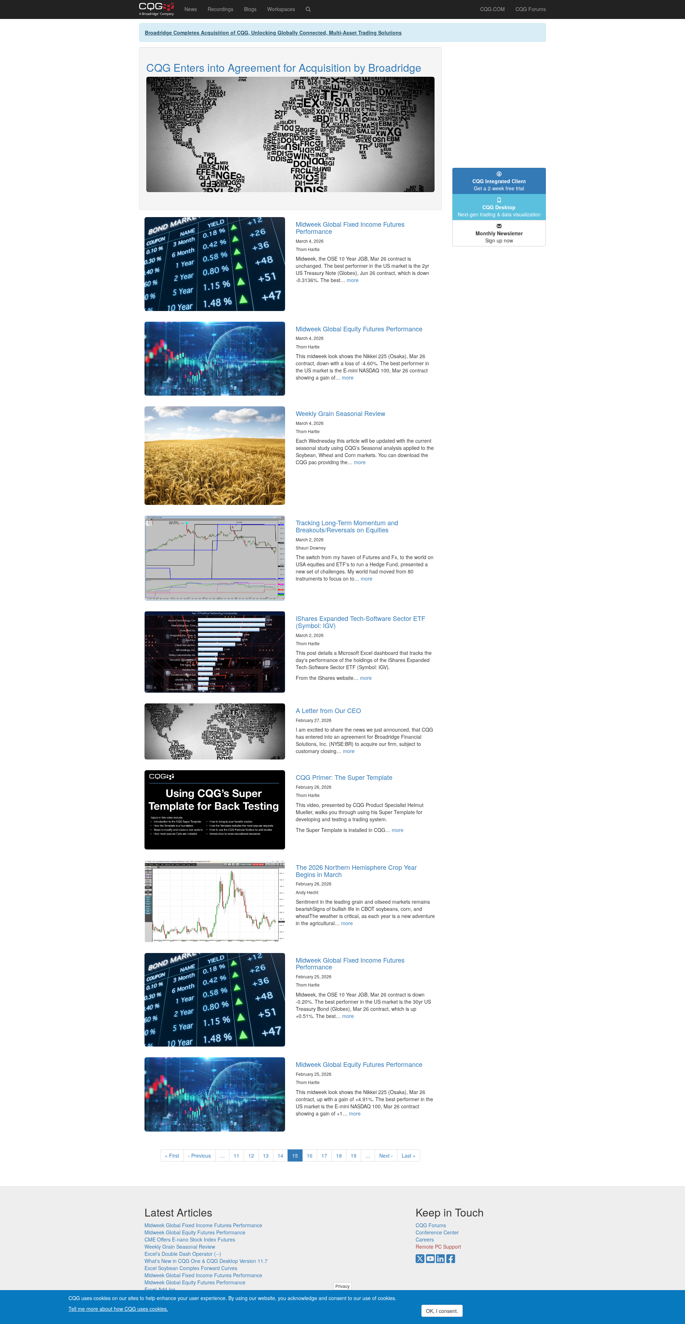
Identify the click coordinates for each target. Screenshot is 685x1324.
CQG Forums (531, 8)
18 (341, 1155)
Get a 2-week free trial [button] (499, 184)
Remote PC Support (438, 1246)
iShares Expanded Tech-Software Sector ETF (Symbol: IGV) (360, 621)
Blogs (250, 8)
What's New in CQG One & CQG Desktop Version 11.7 (206, 1260)
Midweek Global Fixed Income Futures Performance (350, 227)
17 (326, 1155)
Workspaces (281, 8)
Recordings (220, 8)
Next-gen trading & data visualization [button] (499, 211)
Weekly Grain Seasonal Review (340, 413)
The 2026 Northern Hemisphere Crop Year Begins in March (356, 870)
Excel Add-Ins (160, 1289)
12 (253, 1155)
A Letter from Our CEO (328, 710)
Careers (425, 1239)
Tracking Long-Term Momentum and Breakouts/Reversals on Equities (347, 526)
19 (356, 1155)
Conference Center (437, 1232)
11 (239, 1155)
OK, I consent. (442, 1310)
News (190, 8)
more (353, 280)
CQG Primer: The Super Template (344, 777)
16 (312, 1155)
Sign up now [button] (499, 237)
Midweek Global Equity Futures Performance (359, 328)
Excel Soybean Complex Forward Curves (190, 1268)
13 (268, 1155)
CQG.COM (492, 8)
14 (283, 1155)
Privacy (342, 1286)
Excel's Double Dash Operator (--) (182, 1253)
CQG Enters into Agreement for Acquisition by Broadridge (283, 67)
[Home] (159, 9)
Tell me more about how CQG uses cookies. (118, 1308)
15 (297, 1157)
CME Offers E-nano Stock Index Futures (189, 1239)
